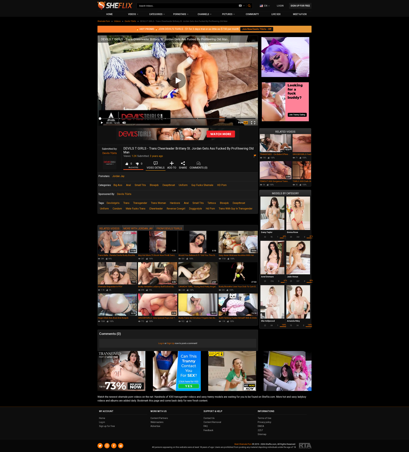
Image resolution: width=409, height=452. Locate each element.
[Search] (249, 6)
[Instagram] (107, 445)
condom (117, 208)
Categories (155, 14)
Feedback (208, 430)
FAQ (206, 426)
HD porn (222, 185)
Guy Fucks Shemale (202, 185)
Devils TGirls (109, 153)
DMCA (261, 426)
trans (126, 203)
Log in (161, 343)
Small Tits (140, 185)
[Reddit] (120, 445)
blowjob (224, 203)
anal (186, 203)
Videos (132, 14)
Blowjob (154, 185)
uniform (104, 208)
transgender (140, 203)
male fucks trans (135, 208)
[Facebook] (113, 445)
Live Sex (276, 14)
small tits (198, 203)
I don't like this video (137, 163)
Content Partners (159, 418)
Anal (128, 185)
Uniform (183, 185)
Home (109, 14)
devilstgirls (113, 203)
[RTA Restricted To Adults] (305, 446)
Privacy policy (264, 422)
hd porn (210, 208)
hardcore (175, 203)
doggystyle (195, 208)
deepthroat (239, 203)
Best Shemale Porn (243, 444)
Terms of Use (264, 418)
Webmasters (156, 422)
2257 (260, 430)
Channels (203, 14)
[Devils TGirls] (109, 162)
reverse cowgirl (176, 208)
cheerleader (156, 208)
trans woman (158, 203)
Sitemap (262, 434)
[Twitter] (100, 445)
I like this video (126, 163)
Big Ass (117, 185)
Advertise (155, 426)
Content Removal (212, 422)
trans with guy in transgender (235, 208)
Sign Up (170, 343)
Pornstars (179, 14)
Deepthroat (168, 185)
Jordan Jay (118, 176)
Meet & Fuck (300, 14)
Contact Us (209, 418)
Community (252, 14)
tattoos (212, 203)
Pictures (227, 14)
